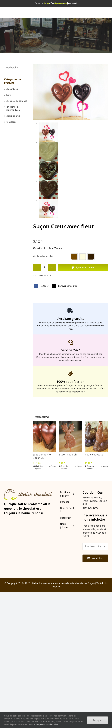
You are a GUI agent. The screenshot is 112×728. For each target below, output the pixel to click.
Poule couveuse (94, 454)
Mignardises (12, 89)
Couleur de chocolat (43, 256)
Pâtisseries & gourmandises (13, 108)
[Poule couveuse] (96, 436)
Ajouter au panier (85, 267)
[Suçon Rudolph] (70, 436)
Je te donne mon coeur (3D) (42, 456)
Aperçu (53, 466)
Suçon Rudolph (68, 454)
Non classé (11, 122)
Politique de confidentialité (46, 724)
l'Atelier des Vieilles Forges (81, 583)
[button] (74, 256)
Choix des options (38, 467)
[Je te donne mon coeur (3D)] (44, 436)
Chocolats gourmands (16, 101)
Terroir (9, 95)
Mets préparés (13, 116)
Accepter (97, 720)
